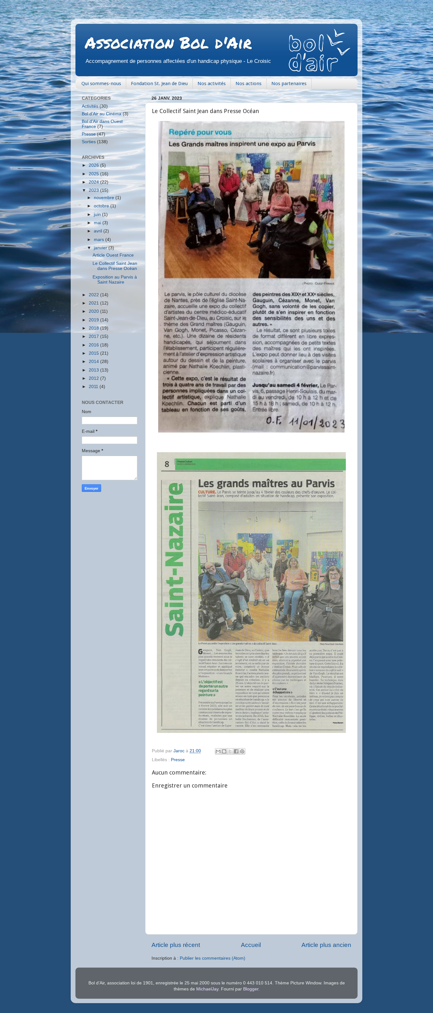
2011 (94, 386)
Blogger (250, 989)
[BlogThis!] (224, 751)
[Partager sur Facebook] (236, 751)
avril (98, 231)
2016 (94, 345)
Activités (90, 106)
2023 (94, 190)
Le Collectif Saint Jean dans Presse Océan (115, 266)
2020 (94, 311)
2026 (94, 165)
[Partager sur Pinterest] (242, 751)
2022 (94, 294)
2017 (94, 336)
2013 (94, 370)
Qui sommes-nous (101, 83)
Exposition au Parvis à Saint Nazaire (115, 280)
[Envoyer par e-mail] (218, 751)
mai (98, 222)
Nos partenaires (289, 83)
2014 (94, 361)
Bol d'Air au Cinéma (101, 113)
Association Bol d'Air (168, 42)
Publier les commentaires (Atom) (212, 958)
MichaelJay (207, 989)
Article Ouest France (113, 255)
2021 (94, 303)
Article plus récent (176, 945)
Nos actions (249, 83)
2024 (94, 182)
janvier (101, 247)
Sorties (89, 141)
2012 (94, 378)
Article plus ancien (326, 945)
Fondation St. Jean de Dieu (159, 83)
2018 (94, 328)
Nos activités (211, 83)
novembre (104, 197)
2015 (94, 353)
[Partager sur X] (230, 751)
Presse (178, 759)
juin (98, 214)
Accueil (251, 945)
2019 (94, 320)
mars (99, 239)
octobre (102, 206)
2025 (94, 173)
